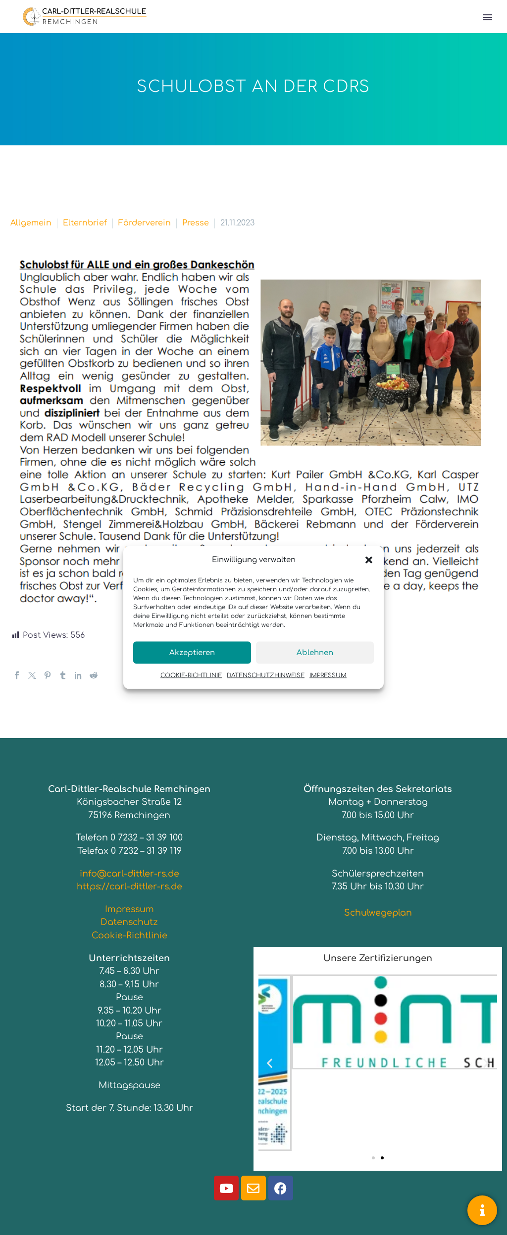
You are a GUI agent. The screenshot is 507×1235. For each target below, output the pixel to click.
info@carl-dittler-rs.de (129, 874)
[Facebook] (17, 675)
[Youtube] (226, 1188)
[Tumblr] (63, 675)
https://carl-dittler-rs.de (129, 886)
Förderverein (144, 223)
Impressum (129, 909)
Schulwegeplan (378, 913)
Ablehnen (315, 652)
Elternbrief (85, 223)
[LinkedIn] (78, 675)
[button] (369, 560)
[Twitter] (32, 675)
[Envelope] (253, 1188)
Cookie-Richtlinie (129, 935)
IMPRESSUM (328, 675)
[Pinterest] (47, 675)
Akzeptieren (192, 652)
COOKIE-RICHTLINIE (191, 675)
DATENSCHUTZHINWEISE (265, 675)
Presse (195, 223)
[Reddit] (94, 675)
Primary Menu (488, 17)
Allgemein (30, 223)
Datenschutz (129, 922)
